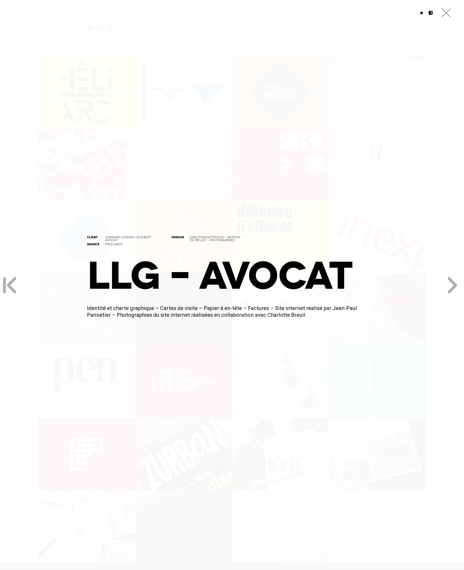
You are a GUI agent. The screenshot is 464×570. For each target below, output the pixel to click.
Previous (9, 285)
